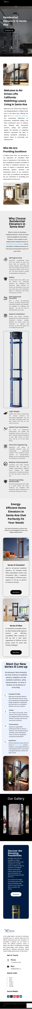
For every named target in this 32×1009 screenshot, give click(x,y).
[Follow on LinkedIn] (20, 996)
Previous (1, 819)
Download (16, 894)
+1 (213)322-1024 (16, 962)
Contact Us (9, 30)
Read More (16, 592)
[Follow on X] (11, 996)
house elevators (18, 745)
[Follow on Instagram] (14, 996)
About (10, 980)
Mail (12, 966)
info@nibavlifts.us (16, 969)
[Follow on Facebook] (8, 996)
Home (10, 978)
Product (11, 982)
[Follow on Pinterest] (17, 996)
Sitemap (11, 986)
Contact (11, 984)
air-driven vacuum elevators (15, 244)
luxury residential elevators (19, 116)
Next (30, 819)
